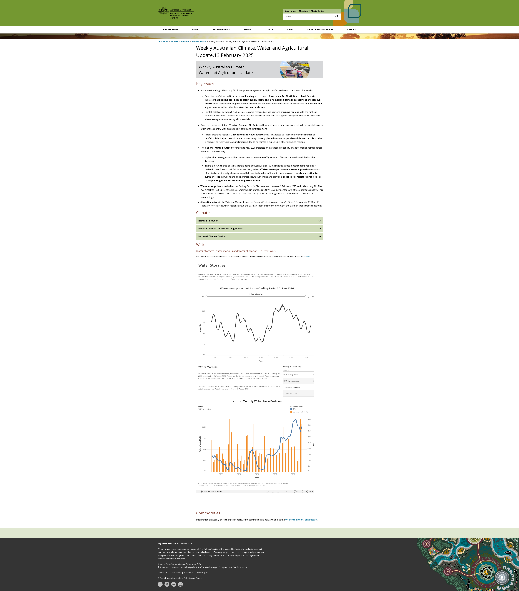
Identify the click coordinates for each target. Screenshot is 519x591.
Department (291, 11)
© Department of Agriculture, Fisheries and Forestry (180, 578)
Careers (351, 29)
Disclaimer (188, 572)
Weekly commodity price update (301, 519)
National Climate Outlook (212, 236)
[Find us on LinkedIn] (173, 584)
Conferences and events (320, 29)
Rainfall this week (208, 220)
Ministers (303, 11)
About (195, 29)
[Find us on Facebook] (160, 584)
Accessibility (175, 572)
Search (337, 17)
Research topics (221, 29)
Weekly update (199, 41)
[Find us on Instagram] (180, 584)
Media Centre (317, 11)
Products (249, 29)
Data (270, 29)
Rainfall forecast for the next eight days (220, 228)
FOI (207, 572)
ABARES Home (170, 29)
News (290, 29)
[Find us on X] (166, 584)
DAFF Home (163, 41)
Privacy (200, 572)
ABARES (174, 41)
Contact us (162, 572)
